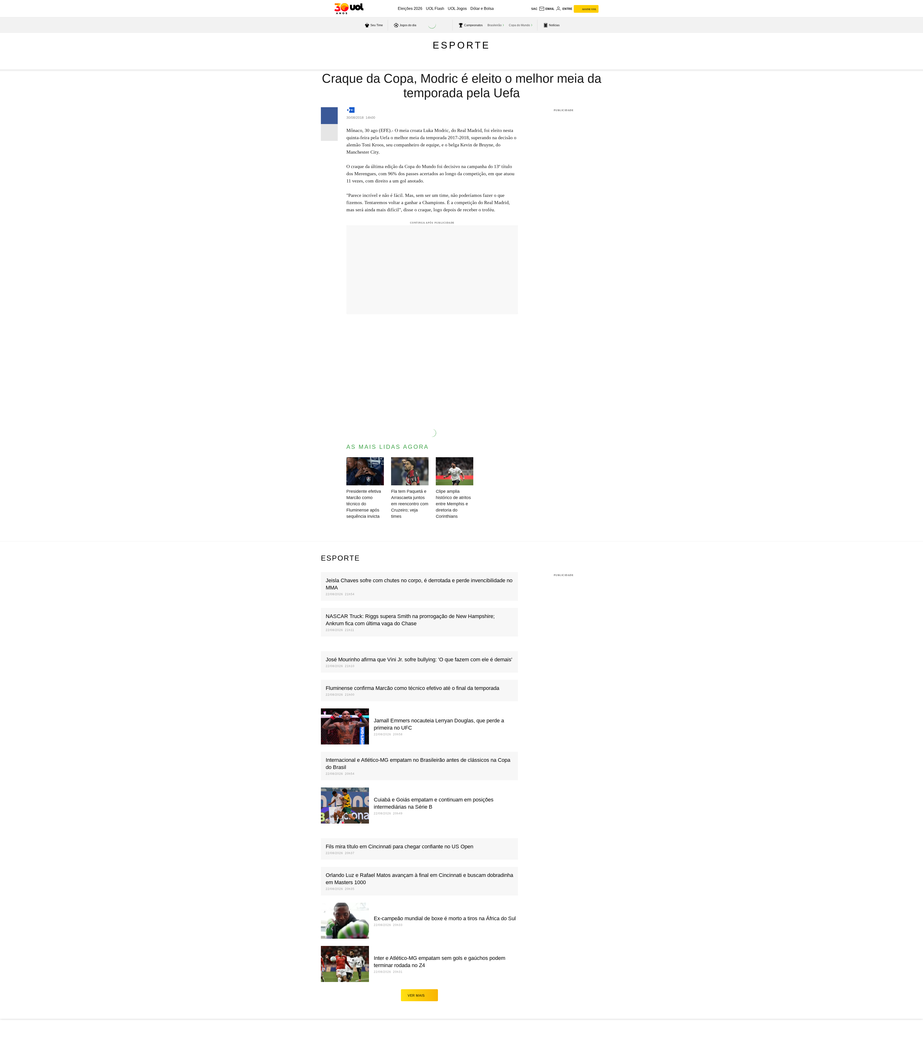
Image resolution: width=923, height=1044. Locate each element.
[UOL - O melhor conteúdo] (349, 8)
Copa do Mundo (519, 25)
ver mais (416, 995)
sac (534, 9)
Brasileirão (494, 25)
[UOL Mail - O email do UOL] (546, 9)
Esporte (461, 45)
